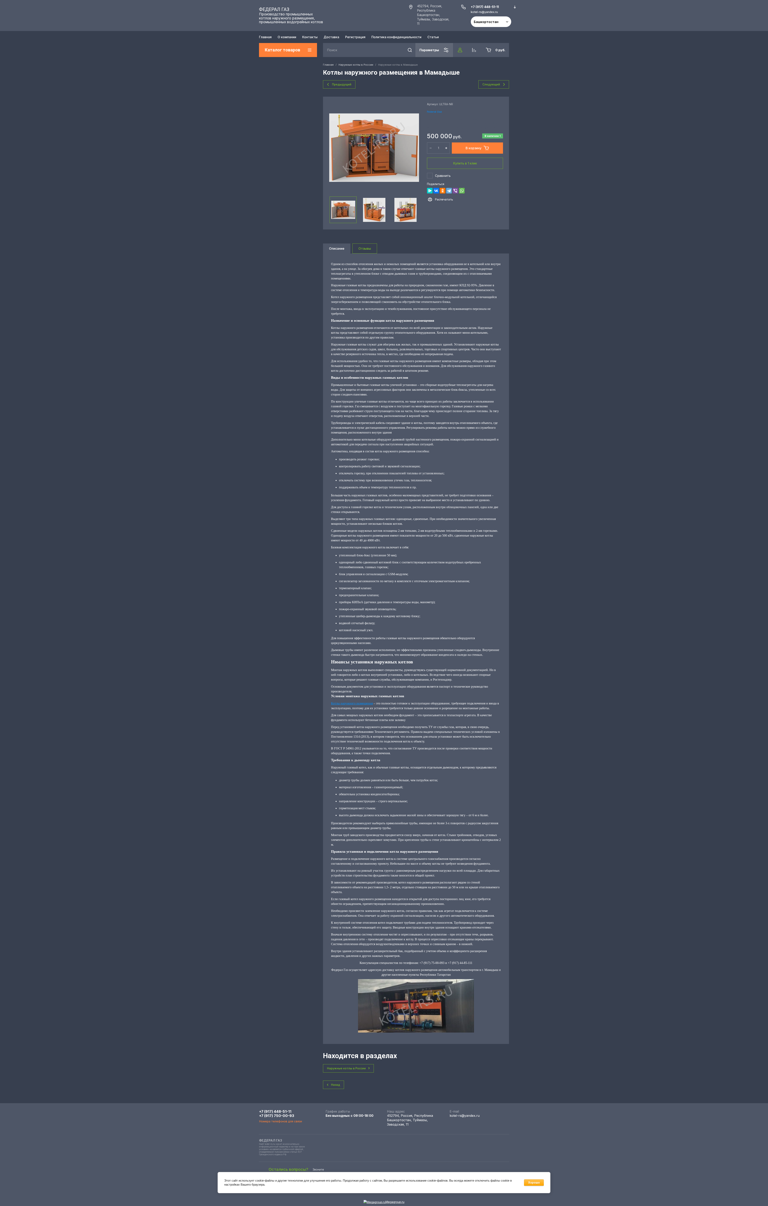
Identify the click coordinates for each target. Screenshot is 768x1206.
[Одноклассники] (442, 190)
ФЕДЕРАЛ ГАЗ (274, 9)
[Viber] (455, 190)
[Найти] (409, 50)
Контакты (310, 37)
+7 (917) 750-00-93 (276, 1116)
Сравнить (443, 176)
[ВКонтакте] (436, 190)
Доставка (331, 37)
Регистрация (355, 37)
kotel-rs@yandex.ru (465, 1116)
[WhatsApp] (462, 190)
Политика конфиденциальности (396, 37)
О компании (287, 37)
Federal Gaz (434, 111)
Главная (265, 37)
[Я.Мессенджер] (430, 190)
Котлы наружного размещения (352, 703)
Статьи (433, 37)
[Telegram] (449, 190)
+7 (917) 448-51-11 (485, 7)
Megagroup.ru (395, 1202)
